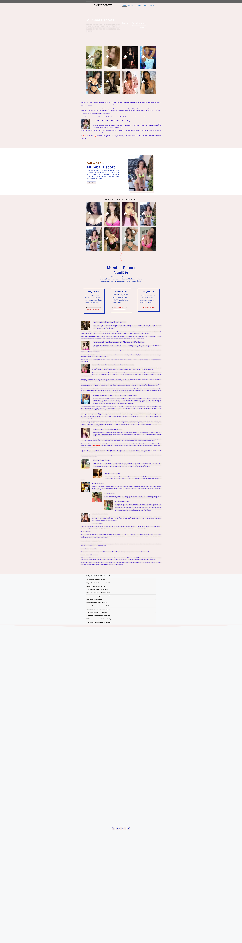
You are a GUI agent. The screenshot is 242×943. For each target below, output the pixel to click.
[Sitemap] (128, 828)
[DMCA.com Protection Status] (89, 1)
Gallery (145, 5)
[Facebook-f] (113, 828)
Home (124, 5)
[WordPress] (121, 828)
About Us (130, 5)
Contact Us (138, 5)
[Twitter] (117, 828)
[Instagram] (124, 828)
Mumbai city (85, 135)
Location (152, 5)
